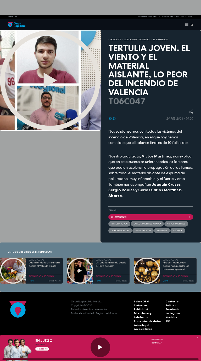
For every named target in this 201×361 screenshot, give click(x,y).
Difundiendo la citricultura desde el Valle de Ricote (44, 264)
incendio (162, 230)
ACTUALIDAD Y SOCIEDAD (136, 39)
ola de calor (164, 17)
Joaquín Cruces (120, 230)
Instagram (173, 313)
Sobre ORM (141, 301)
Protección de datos (147, 321)
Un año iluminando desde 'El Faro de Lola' (111, 264)
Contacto (172, 301)
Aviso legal (141, 325)
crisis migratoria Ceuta (148, 17)
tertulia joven (119, 223)
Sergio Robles (143, 230)
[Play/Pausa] (100, 347)
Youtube (171, 317)
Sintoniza (140, 305)
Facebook (172, 309)
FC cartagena (187, 17)
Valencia (177, 230)
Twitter (171, 305)
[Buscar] (191, 24)
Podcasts (115, 39)
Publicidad (141, 309)
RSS (168, 321)
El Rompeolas (118, 217)
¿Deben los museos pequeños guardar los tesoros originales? (176, 266)
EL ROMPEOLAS (160, 39)
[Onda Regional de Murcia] (16, 24)
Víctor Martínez (176, 223)
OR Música (156, 343)
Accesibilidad (143, 329)
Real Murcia (175, 17)
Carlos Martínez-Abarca (147, 223)
